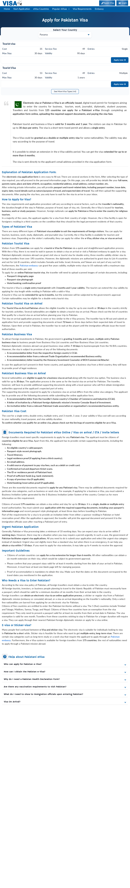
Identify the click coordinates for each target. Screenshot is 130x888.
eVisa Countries (41, 9)
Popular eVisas (60, 9)
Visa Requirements (82, 9)
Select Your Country (65, 30)
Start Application (21, 9)
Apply (118, 60)
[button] (65, 664)
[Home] (12, 3)
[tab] (65, 663)
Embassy (99, 9)
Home (7, 9)
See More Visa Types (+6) (65, 91)
